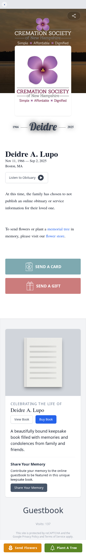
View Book (21, 419)
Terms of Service (55, 536)
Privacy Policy (30, 536)
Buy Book (46, 419)
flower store (55, 235)
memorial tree (58, 228)
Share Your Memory (28, 488)
